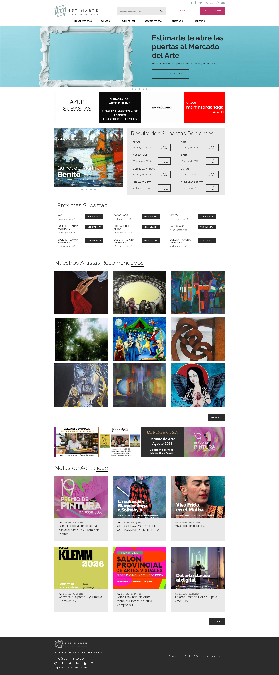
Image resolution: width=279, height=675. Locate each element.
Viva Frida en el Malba (190, 526)
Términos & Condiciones (196, 656)
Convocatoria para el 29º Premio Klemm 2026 (80, 599)
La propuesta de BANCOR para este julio (196, 599)
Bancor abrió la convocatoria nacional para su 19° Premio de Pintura (79, 530)
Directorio (177, 21)
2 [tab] (136, 89)
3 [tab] (139, 89)
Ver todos (216, 417)
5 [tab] (146, 89)
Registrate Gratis (170, 74)
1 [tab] (132, 89)
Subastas (106, 21)
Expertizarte (128, 21)
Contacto (200, 21)
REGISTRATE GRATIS (212, 11)
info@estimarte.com (70, 658)
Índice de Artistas (83, 21)
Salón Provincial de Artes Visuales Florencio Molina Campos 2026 (134, 601)
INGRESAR (183, 11)
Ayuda (217, 656)
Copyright (173, 656)
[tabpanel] (139, 56)
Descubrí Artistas (154, 21)
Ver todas (216, 621)
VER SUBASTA (164, 147)
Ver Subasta (94, 216)
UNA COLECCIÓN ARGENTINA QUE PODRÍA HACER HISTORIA (138, 528)
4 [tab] (143, 89)
